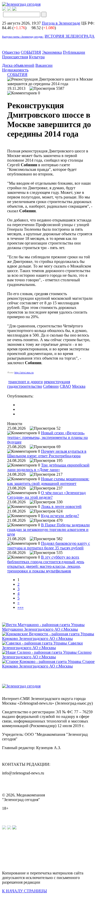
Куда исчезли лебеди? (60, 516)
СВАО (65, 386)
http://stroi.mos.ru (24, 372)
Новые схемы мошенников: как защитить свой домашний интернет (48, 481)
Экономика (52, 52)
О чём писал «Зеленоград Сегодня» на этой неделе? (46, 495)
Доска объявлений (18, 65)
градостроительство (24, 386)
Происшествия (15, 57)
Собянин (51, 386)
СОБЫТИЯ (31, 52)
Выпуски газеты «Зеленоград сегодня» (23, 36)
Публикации (74, 52)
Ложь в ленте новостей (61, 506)
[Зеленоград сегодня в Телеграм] (9, 9)
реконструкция (57, 382)
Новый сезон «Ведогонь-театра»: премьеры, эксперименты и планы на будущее (47, 437)
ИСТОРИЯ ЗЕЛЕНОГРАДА (70, 36)
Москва (78, 386)
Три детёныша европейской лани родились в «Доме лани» (48, 467)
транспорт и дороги (25, 382)
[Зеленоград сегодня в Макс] (17, 9)
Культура (37, 57)
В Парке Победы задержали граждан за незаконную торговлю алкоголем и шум (48, 529)
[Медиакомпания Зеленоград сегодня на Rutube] (4, 9)
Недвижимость (15, 70)
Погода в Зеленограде (61, 23)
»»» (20, 607)
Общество (11, 52)
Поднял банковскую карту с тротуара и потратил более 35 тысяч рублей (48, 545)
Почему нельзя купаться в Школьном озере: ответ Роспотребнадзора (46, 453)
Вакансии (44, 65)
